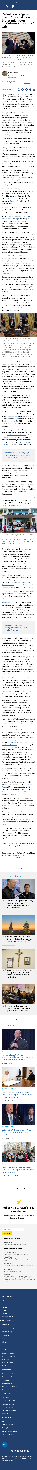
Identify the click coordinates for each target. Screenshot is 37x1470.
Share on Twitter (26, 89)
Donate (22, 6)
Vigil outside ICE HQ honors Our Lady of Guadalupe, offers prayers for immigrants (18, 1169)
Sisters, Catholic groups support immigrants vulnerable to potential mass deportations (17, 455)
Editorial (10, 1126)
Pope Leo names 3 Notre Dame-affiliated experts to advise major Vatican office (19, 939)
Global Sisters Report (9, 1328)
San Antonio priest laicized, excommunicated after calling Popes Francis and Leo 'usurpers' (20, 904)
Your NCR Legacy (7, 1363)
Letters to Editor (7, 1407)
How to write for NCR (9, 1401)
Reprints (5, 1414)
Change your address (9, 1410)
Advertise (5, 1342)
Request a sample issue (9, 1390)
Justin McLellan (9, 1100)
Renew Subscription (8, 1377)
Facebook (18, 1451)
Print (34, 89)
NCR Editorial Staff (10, 1138)
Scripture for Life (7, 1317)
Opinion (4, 1126)
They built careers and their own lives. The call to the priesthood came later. (20, 1008)
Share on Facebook (22, 89)
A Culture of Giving (8, 1356)
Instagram (25, 1451)
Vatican (4, 1088)
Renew (27, 6)
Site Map (32, 1456)
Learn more (27, 83)
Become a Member (8, 1353)
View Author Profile (13, 77)
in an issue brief (13, 416)
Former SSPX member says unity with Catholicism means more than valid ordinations (19, 973)
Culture (4, 1307)
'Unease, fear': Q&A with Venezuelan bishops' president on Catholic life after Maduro (17, 1057)
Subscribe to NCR (7, 1374)
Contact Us (5, 1397)
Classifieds (5, 1336)
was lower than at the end (16, 435)
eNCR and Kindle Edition (10, 1386)
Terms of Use (17, 1456)
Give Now (5, 1350)
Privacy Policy (6, 1428)
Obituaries (5, 1339)
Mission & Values (7, 1425)
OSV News (15, 1175)
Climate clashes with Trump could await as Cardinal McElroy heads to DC (16, 627)
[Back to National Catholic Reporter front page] (10, 6)
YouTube (21, 1451)
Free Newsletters (7, 1383)
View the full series (17, 855)
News (4, 29)
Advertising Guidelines (7, 1456)
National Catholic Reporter (5, 1445)
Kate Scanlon (8, 1175)
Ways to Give (6, 1359)
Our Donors (6, 1366)
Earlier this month (9, 602)
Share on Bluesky (19, 89)
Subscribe (32, 6)
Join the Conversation (8, 81)
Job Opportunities (8, 1404)
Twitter (15, 1451)
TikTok (28, 1451)
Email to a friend (30, 89)
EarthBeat (5, 1324)
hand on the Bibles (17, 201)
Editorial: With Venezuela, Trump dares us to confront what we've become (17, 1132)
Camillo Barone (8, 1063)
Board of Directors (8, 1434)
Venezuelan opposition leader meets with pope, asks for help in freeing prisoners (17, 1094)
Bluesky (11, 1451)
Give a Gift (5, 1380)
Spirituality (6, 1313)
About (4, 1421)
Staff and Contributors (9, 1431)
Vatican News (12, 1088)
